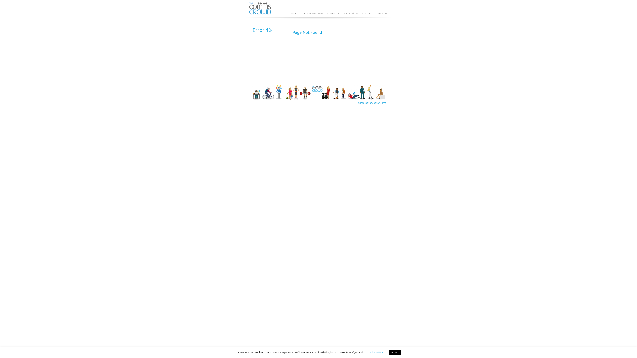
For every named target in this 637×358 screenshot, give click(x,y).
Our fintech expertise (312, 13)
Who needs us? (351, 13)
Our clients (367, 13)
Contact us (382, 13)
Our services (333, 13)
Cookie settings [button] (376, 352)
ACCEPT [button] (395, 352)
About (294, 13)
